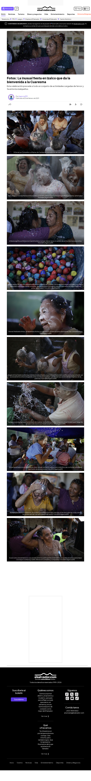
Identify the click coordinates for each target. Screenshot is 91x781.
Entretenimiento (57, 14)
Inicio (3, 14)
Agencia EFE (23, 96)
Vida (46, 14)
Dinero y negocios (34, 14)
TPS (13, 19)
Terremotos (6, 19)
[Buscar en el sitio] (17, 8)
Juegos (20, 19)
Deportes (71, 14)
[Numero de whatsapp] (67, 699)
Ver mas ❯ (45, 716)
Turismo (21, 14)
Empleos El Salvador (32, 19)
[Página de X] (71, 695)
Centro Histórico (65, 19)
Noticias (11, 14)
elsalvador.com (79, 24)
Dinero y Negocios (73, 763)
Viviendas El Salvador (49, 19)
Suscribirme (19, 699)
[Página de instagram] (76, 695)
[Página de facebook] (67, 695)
